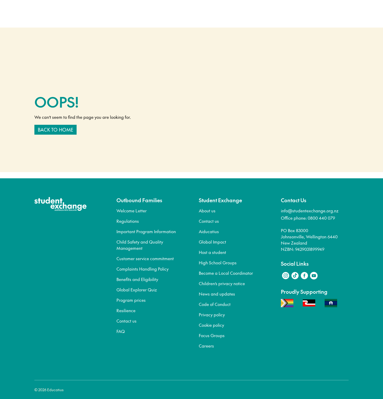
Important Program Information (146, 231)
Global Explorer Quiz (136, 289)
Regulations (127, 221)
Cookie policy (211, 325)
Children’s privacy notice (222, 283)
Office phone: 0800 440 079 (308, 218)
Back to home (55, 129)
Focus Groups (212, 335)
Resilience (125, 310)
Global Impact (212, 242)
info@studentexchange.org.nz (309, 210)
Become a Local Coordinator (226, 273)
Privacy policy (212, 314)
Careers (206, 346)
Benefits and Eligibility (137, 279)
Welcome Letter (131, 210)
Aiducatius (209, 231)
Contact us (126, 321)
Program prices (131, 300)
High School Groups (218, 262)
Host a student (212, 252)
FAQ (120, 331)
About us (207, 210)
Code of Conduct (215, 304)
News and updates (217, 294)
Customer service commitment (145, 258)
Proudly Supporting (304, 291)
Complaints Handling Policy (142, 269)
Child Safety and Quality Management (139, 245)
